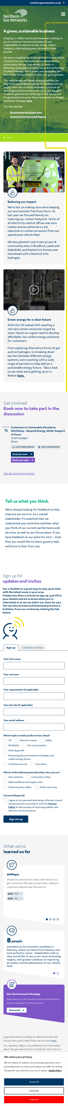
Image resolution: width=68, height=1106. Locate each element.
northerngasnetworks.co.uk (45, 2)
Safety (48, 740)
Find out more (20, 454)
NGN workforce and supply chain (25, 782)
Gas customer (15, 776)
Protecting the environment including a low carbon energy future (31, 757)
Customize (34, 1090)
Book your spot (21, 460)
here (29, 101)
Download (14, 1010)
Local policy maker (41, 776)
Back (9, 137)
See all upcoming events (18, 473)
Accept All (34, 1081)
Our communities (37, 745)
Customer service (17, 764)
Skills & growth (16, 750)
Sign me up (16, 819)
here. (20, 375)
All (9, 740)
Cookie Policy (55, 1070)
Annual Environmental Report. (28, 116)
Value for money (28, 740)
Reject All (34, 1099)
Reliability (13, 745)
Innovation (41, 764)
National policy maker (20, 787)
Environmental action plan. (26, 112)
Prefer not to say (48, 787)
